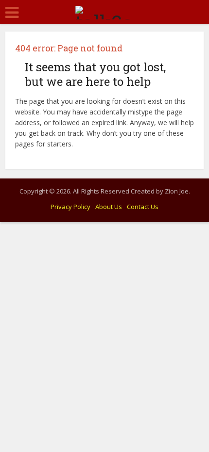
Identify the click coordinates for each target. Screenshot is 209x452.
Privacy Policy (70, 206)
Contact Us (142, 206)
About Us (108, 206)
